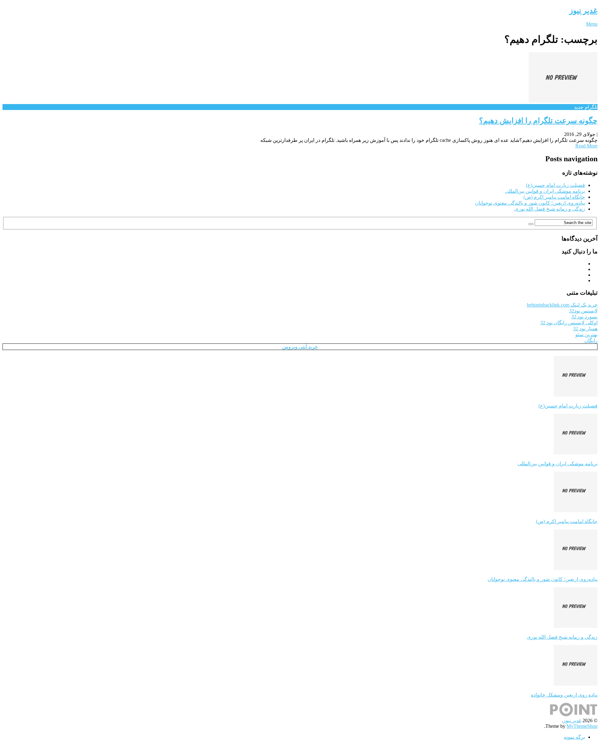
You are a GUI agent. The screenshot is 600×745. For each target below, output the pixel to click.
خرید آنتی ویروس (300, 346)
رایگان (591, 340)
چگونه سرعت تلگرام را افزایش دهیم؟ (538, 121)
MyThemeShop (582, 726)
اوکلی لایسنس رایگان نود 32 (569, 322)
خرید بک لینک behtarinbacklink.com (562, 305)
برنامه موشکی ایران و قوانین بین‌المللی (545, 191)
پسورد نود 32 (584, 316)
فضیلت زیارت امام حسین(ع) (555, 185)
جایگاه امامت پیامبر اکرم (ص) (554, 197)
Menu (592, 24)
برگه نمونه (574, 737)
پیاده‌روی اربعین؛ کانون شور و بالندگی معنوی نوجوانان (530, 203)
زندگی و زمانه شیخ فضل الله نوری (549, 209)
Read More (586, 145)
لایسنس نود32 (583, 310)
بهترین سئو (586, 334)
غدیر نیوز (583, 11)
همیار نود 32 (585, 328)
